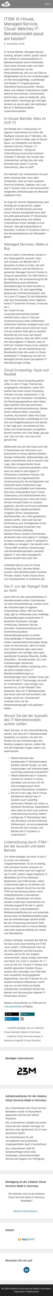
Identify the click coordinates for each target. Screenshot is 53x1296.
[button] (12, 1014)
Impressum (19, 1291)
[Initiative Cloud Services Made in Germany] (5, 4)
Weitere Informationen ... (26, 1211)
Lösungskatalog (12, 1006)
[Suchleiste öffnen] (34, 4)
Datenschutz (33, 1291)
